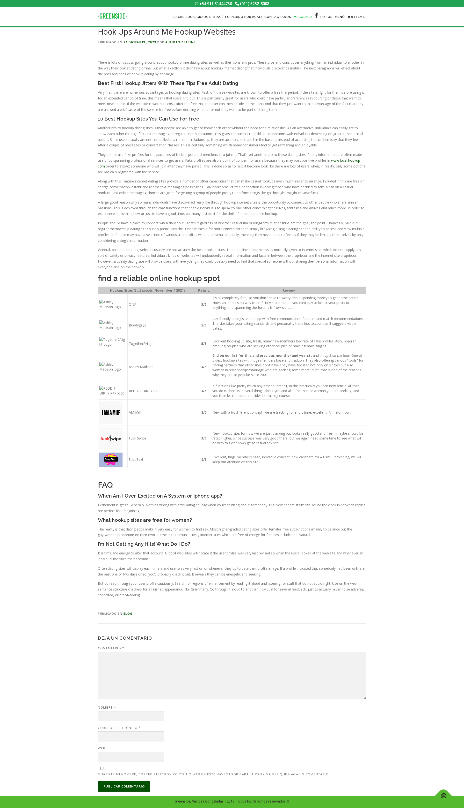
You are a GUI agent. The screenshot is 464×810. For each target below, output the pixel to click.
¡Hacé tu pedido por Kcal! (237, 17)
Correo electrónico (119, 728)
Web (102, 748)
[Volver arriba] (443, 796)
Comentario (111, 648)
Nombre (107, 707)
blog (128, 614)
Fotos (326, 17)
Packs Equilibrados (192, 17)
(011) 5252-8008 (254, 3)
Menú (340, 17)
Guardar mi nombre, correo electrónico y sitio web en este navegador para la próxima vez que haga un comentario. (214, 774)
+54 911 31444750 (215, 3)
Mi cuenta (303, 17)
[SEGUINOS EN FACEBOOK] (316, 17)
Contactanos (277, 17)
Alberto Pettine (180, 42)
